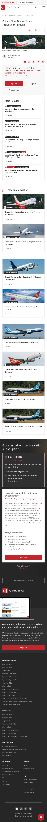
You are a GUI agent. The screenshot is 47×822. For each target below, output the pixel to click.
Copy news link (38, 61)
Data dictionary (7, 755)
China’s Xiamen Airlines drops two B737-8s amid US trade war (23, 278)
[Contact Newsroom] (35, 30)
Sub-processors (29, 792)
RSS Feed (43, 61)
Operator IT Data (7, 683)
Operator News (7, 664)
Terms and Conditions (30, 780)
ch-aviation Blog (7, 768)
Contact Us (6, 784)
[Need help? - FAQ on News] (29, 30)
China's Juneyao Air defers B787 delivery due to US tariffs (22, 308)
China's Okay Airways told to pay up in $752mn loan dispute (22, 213)
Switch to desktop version (23, 581)
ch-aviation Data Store (25, 2)
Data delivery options (9, 752)
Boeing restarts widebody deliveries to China (21, 342)
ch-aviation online (8, 2)
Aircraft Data (6, 686)
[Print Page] (42, 30)
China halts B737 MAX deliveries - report (20, 399)
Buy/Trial (23, 557)
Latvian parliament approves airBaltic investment (21, 110)
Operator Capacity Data (10, 680)
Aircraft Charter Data (9, 695)
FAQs (25, 765)
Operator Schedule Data (10, 677)
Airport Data (6, 670)
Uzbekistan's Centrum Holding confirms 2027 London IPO (21, 156)
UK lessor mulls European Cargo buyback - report (23, 141)
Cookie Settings (29, 768)
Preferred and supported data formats (14, 749)
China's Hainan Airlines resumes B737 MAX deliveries (21, 371)
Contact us (23, 568)
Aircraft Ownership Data (10, 689)
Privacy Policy (28, 783)
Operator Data (7, 667)
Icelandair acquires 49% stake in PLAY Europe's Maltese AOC (21, 125)
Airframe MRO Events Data (11, 705)
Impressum (27, 786)
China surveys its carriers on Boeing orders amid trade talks (23, 243)
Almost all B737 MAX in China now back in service (23, 426)
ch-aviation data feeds (9, 746)
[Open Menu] (44, 7)
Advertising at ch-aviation (10, 772)
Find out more (14, 90)
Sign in (36, 7)
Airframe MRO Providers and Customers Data (17, 701)
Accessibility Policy (30, 789)
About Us (5, 765)
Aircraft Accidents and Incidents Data (14, 698)
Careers (5, 781)
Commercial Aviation (15, 16)
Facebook (33, 61)
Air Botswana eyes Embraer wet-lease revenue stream (21, 171)
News (4, 16)
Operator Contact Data (9, 674)
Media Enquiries (7, 778)
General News (28, 16)
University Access (8, 775)
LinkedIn (24, 61)
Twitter (21, 808)
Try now (14, 84)
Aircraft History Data (9, 692)
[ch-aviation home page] (10, 7)
